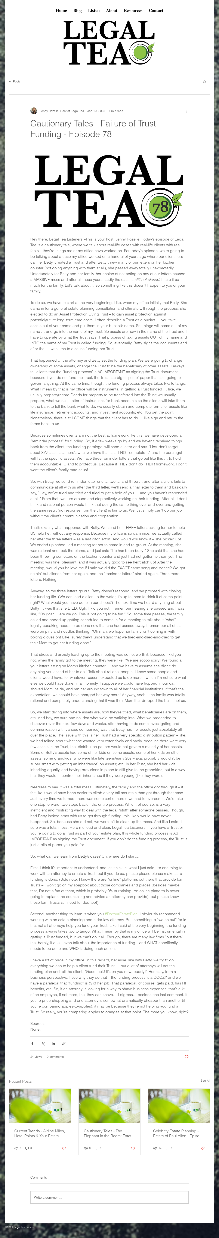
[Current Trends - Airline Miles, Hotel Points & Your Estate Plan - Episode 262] (40, 1106)
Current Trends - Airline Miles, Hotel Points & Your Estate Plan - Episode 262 (39, 1133)
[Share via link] (64, 1043)
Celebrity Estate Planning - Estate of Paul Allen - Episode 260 (178, 1133)
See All (205, 1081)
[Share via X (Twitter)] (43, 1043)
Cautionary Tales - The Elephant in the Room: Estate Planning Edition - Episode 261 (108, 1133)
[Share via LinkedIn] (53, 1043)
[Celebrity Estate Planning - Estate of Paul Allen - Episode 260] (179, 1106)
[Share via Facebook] (32, 1043)
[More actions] (186, 110)
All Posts (15, 81)
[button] (205, 81)
